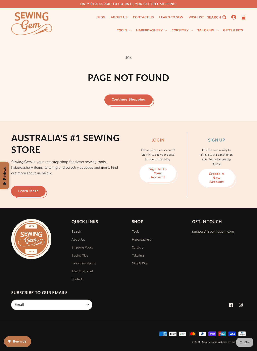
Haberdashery (141, 239)
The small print (82, 271)
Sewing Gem (209, 342)
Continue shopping (128, 99)
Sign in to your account (158, 173)
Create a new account (216, 177)
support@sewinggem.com (213, 231)
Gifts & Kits (139, 263)
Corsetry (137, 247)
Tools (136, 231)
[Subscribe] (87, 305)
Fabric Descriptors (83, 263)
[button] (216, 17)
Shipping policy (82, 247)
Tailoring (138, 255)
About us (78, 239)
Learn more (28, 191)
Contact (76, 279)
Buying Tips (79, 255)
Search (76, 231)
